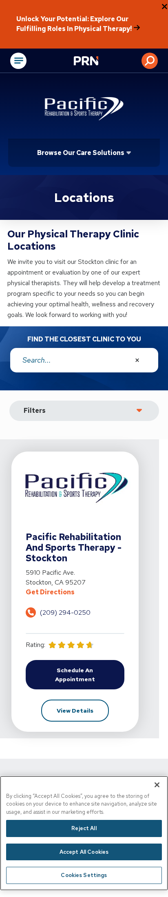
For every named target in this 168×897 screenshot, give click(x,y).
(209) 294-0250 (65, 612)
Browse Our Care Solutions (80, 152)
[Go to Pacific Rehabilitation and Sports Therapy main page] (84, 107)
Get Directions (75, 591)
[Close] (157, 785)
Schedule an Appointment (89, 675)
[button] (149, 61)
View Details (83, 710)
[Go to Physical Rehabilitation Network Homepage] (96, 62)
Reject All (83, 828)
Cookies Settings (84, 875)
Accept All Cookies (84, 851)
